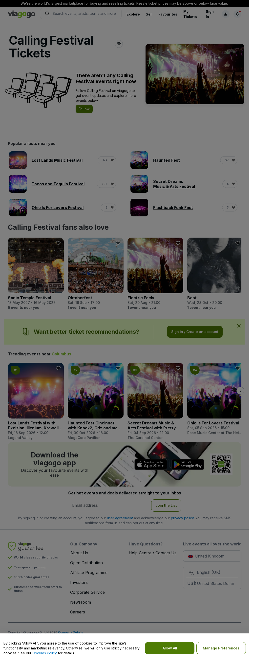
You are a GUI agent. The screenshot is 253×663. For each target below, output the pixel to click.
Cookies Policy (44, 653)
